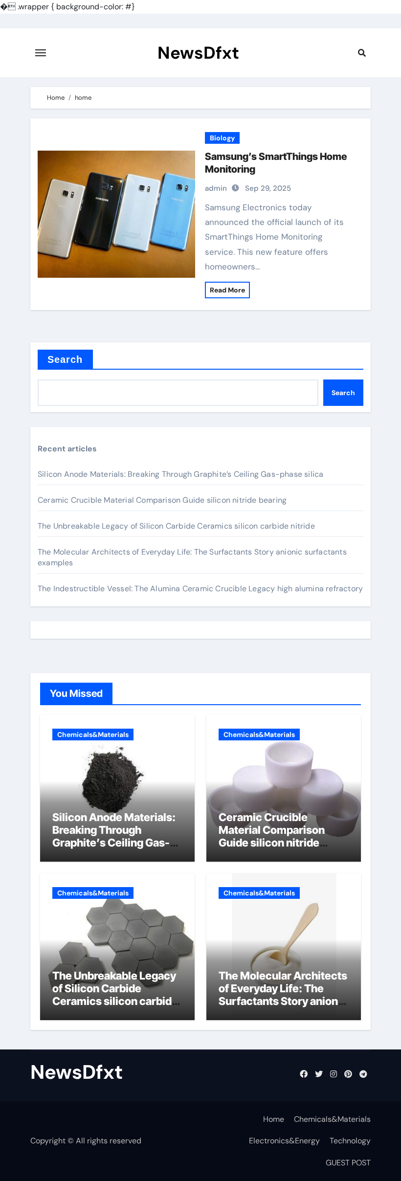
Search (65, 359)
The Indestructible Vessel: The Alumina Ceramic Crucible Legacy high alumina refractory (200, 588)
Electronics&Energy (284, 1141)
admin (216, 188)
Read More (227, 290)
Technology (350, 1141)
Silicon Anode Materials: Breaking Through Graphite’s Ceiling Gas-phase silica (180, 474)
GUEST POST (348, 1163)
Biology (222, 138)
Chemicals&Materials (93, 734)
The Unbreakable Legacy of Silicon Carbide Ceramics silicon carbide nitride (176, 526)
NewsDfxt (198, 53)
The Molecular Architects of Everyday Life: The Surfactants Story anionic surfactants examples (283, 995)
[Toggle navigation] (40, 52)
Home (273, 1119)
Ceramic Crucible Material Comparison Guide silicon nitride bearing (162, 500)
